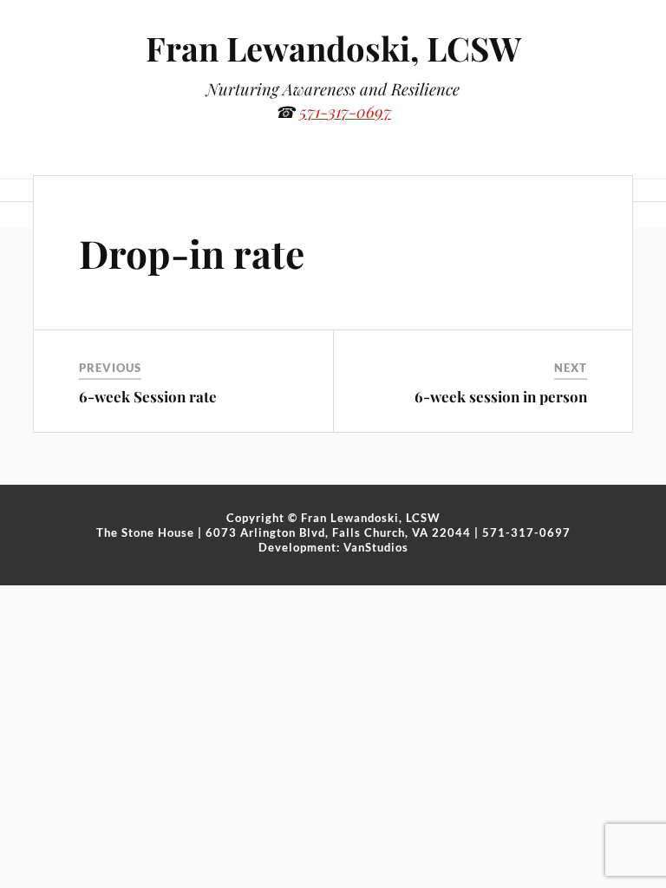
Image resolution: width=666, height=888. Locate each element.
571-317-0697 (345, 111)
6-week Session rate (148, 396)
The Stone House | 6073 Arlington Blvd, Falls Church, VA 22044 (283, 532)
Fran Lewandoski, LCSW (333, 48)
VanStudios (375, 547)
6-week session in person (501, 396)
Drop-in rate (191, 252)
